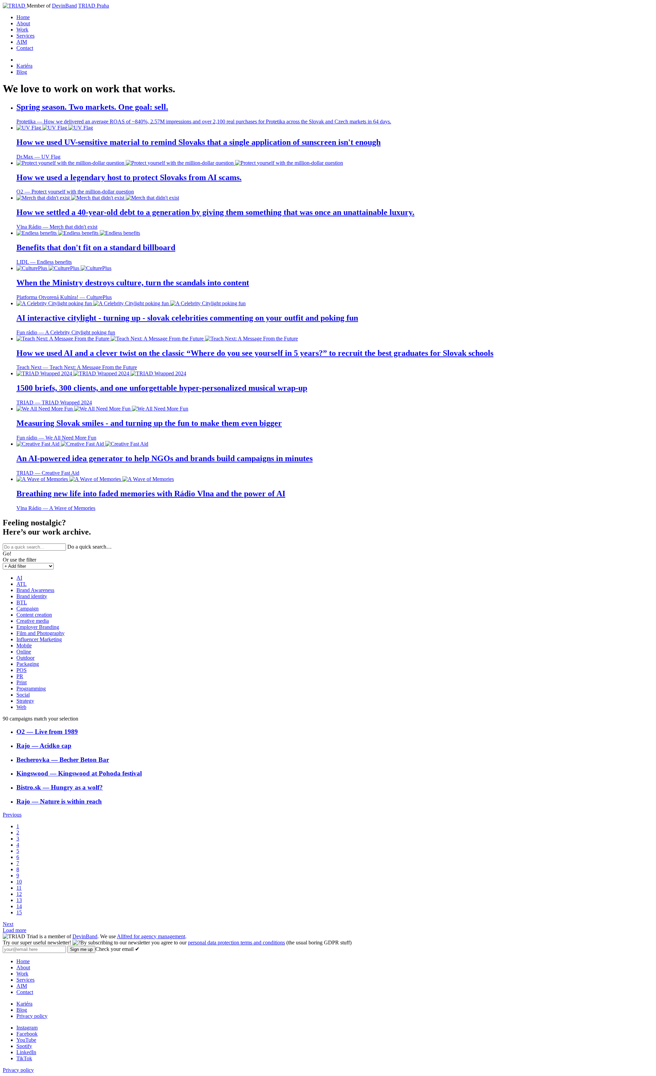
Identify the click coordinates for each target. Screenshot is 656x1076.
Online (23, 652)
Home (23, 17)
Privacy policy (31, 1016)
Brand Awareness (35, 590)
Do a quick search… (89, 547)
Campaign (27, 608)
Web (21, 707)
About (23, 23)
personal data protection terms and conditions (236, 942)
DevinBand (64, 6)
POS (21, 670)
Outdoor (25, 658)
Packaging (27, 664)
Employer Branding (37, 627)
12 (19, 894)
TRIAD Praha (93, 6)
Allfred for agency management (151, 936)
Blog (21, 72)
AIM (21, 42)
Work (22, 29)
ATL (21, 584)
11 (19, 888)
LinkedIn (26, 1052)
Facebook (27, 1034)
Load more (14, 930)
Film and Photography (40, 633)
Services (25, 36)
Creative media (32, 621)
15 (19, 912)
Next (8, 924)
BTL (21, 602)
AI (19, 578)
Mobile (24, 645)
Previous (12, 815)
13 (19, 900)
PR (19, 676)
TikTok (24, 1058)
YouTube (26, 1040)
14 (19, 906)
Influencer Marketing (39, 639)
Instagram (27, 1028)
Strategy (25, 701)
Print (21, 682)
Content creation (34, 615)
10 (19, 882)
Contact (24, 48)
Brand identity (31, 596)
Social (23, 695)
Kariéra (24, 66)
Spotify (24, 1046)
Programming (31, 688)
